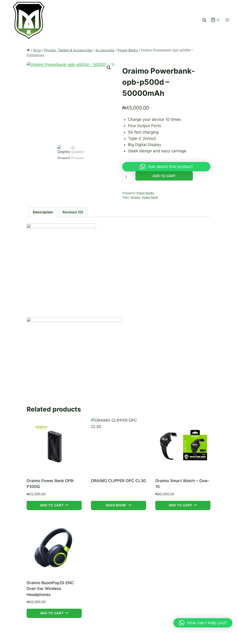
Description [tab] (43, 212)
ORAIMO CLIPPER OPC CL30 (118, 480)
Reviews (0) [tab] (72, 212)
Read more (116, 505)
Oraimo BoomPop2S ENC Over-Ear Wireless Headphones (50, 588)
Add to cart (164, 176)
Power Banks (145, 193)
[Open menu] (227, 20)
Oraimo (135, 197)
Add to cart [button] (52, 505)
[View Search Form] (204, 20)
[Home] (28, 50)
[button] (109, 67)
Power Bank (150, 197)
